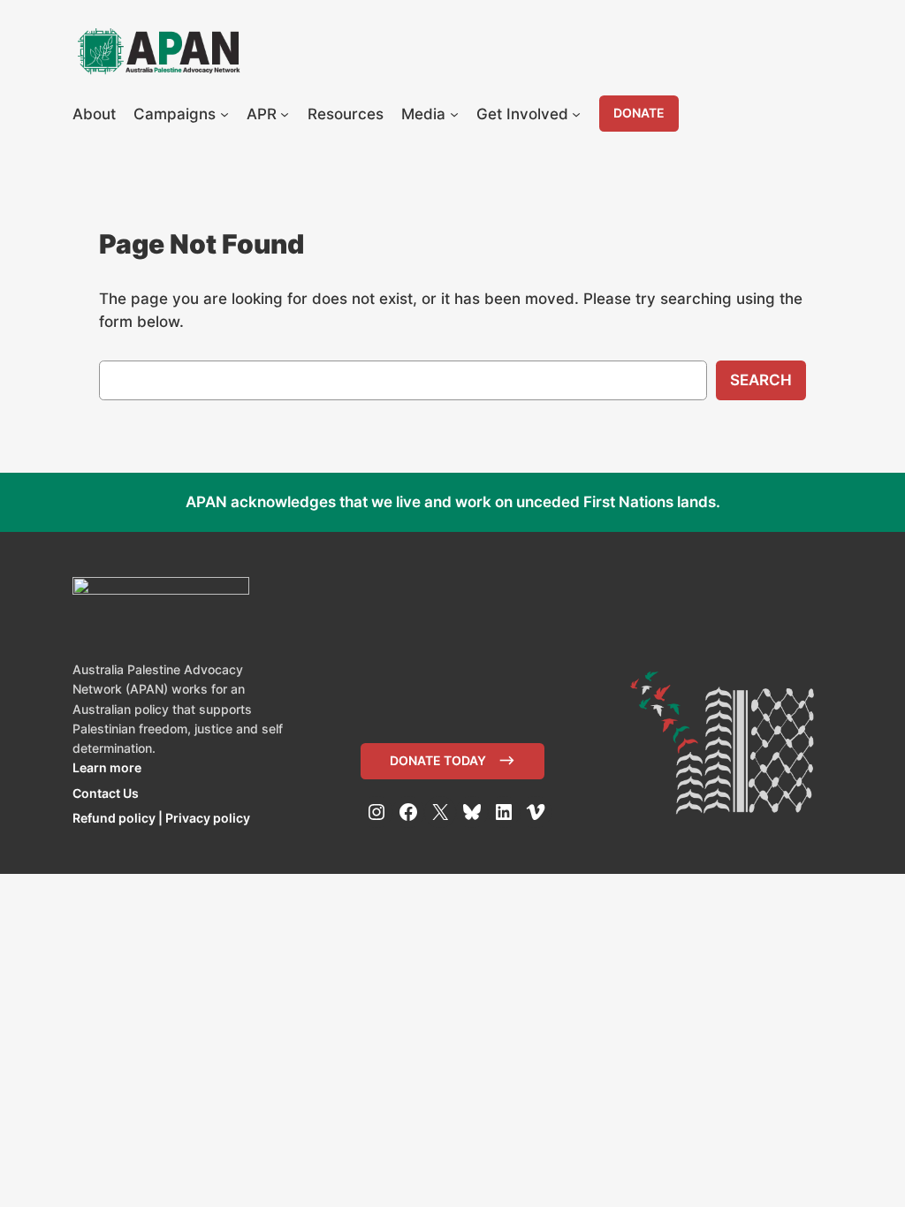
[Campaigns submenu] (224, 114)
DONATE (639, 112)
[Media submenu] (454, 114)
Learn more (106, 767)
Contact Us (105, 793)
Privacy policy (207, 817)
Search (761, 380)
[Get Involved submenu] (576, 114)
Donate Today (438, 760)
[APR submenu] (284, 114)
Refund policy (114, 817)
